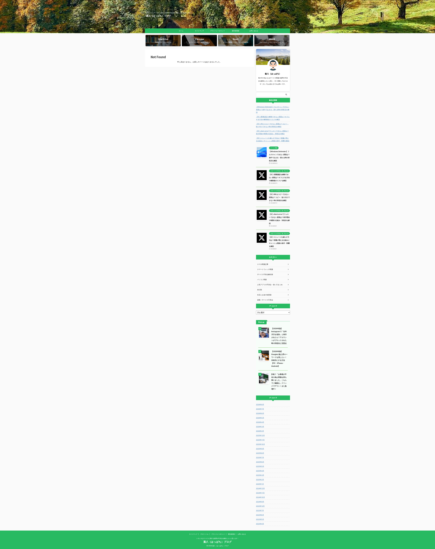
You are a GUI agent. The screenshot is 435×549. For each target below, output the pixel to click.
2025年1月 (260, 484)
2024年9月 (260, 502)
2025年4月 (260, 471)
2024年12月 (260, 488)
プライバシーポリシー (217, 31)
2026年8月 (260, 404)
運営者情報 (235, 31)
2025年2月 (260, 480)
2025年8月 (260, 453)
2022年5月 (260, 519)
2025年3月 (260, 475)
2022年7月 (260, 510)
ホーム (181, 31)
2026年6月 (260, 413)
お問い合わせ (253, 31)
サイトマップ (199, 31)
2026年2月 (260, 431)
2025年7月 (260, 457)
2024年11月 (260, 493)
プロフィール (204, 534)
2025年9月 (260, 449)
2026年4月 (260, 422)
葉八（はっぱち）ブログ (158, 15)
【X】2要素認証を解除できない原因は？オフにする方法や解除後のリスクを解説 (273, 118)
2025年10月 (260, 444)
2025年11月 (260, 440)
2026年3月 (260, 427)
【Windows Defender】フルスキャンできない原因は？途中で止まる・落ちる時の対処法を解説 (272, 109)
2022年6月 (260, 515)
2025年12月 (260, 435)
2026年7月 (260, 409)
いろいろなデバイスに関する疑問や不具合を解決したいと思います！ (217, 538)
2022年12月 (260, 506)
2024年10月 (260, 497)
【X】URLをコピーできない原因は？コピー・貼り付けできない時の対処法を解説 (272, 125)
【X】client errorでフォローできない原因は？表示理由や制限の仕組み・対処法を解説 (272, 132)
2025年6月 (260, 462)
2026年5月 (260, 418)
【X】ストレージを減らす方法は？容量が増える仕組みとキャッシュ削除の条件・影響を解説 (272, 139)
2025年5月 (260, 466)
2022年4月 (260, 524)
